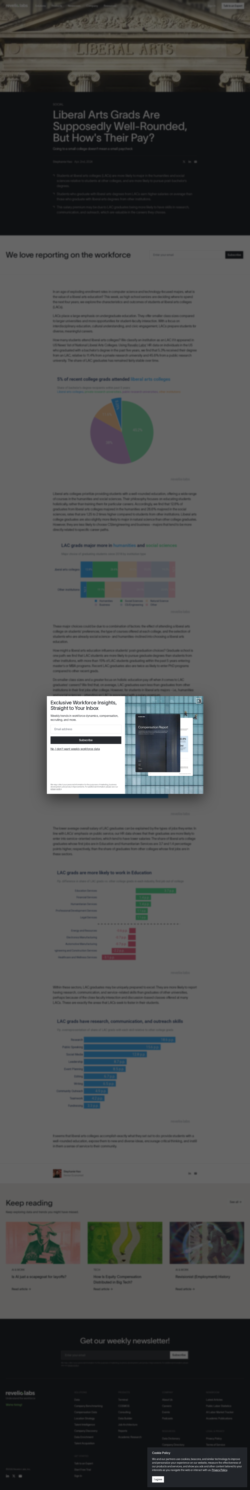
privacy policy (56, 789)
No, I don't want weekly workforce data (75, 748)
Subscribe (86, 740)
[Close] (198, 701)
